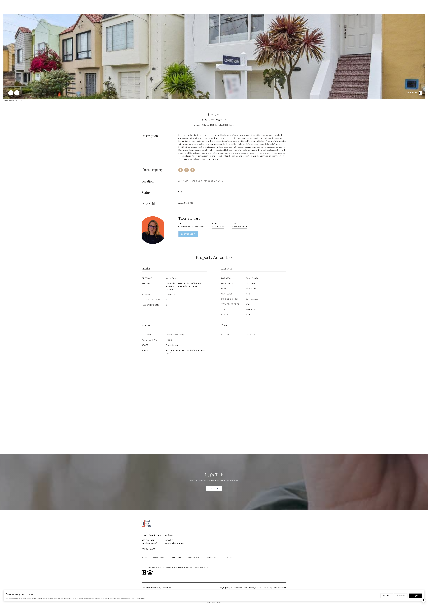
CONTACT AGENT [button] (188, 234)
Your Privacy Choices (214, 602)
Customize (401, 596)
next (16, 92)
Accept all (415, 596)
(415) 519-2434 (218, 227)
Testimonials (211, 557)
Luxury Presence (162, 587)
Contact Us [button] (214, 488)
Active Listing (158, 557)
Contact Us (227, 557)
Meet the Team (194, 557)
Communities (176, 557)
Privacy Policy (279, 587)
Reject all (386, 596)
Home (144, 557)
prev (10, 92)
